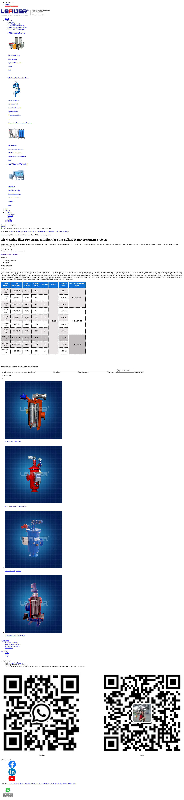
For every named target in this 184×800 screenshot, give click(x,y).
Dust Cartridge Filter (30, 783)
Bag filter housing (13, 111)
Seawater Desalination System (17, 27)
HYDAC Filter (12, 783)
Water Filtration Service (29, 231)
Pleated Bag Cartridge (14, 194)
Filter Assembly (12, 59)
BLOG (10, 216)
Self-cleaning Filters (63, 783)
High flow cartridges (14, 100)
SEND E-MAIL (6, 254)
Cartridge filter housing (14, 107)
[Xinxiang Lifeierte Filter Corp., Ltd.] (25, 15)
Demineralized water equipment (17, 156)
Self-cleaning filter (13, 104)
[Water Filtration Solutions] (16, 96)
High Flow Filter (51, 783)
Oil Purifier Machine (14, 55)
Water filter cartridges (14, 115)
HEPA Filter (11, 201)
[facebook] (12, 767)
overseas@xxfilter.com (11, 6)
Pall (9, 70)
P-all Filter (20, 783)
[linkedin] (12, 775)
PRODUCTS (5, 641)
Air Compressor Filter (14, 197)
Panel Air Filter (41, 783)
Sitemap (7, 4)
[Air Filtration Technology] (16, 183)
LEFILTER (11, 186)
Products (17, 231)
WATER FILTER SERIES (46, 231)
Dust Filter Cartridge (14, 190)
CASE (10, 217)
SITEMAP (72, 783)
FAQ (10, 219)
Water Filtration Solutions (16, 26)
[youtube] (11, 780)
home (12, 231)
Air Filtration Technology (16, 29)
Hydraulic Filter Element (15, 62)
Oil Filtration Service (14, 24)
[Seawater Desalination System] (16, 141)
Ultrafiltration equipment (15, 152)
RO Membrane (12, 145)
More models (9, 648)
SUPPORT (11, 214)
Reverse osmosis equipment (15, 149)
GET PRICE (15, 254)
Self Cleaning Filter (62, 231)
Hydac (10, 66)
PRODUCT (12, 22)
